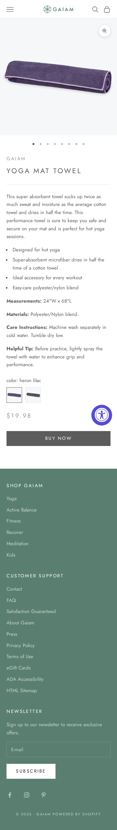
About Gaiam (20, 622)
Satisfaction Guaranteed (31, 611)
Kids (10, 555)
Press (11, 634)
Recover (14, 532)
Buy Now (58, 438)
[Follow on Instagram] (26, 795)
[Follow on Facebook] (9, 795)
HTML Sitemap (21, 690)
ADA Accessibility (25, 679)
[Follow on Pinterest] (43, 795)
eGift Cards (18, 667)
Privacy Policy (20, 645)
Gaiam (16, 158)
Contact (14, 589)
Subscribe (31, 771)
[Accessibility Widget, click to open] (101, 415)
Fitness (13, 520)
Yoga (11, 498)
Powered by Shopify (77, 814)
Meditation (17, 543)
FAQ (11, 600)
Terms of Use (19, 656)
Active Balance (21, 509)
